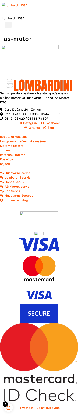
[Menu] (8, 25)
